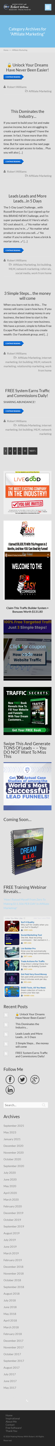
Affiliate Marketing (40, 91)
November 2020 (14, 1152)
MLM (12, 268)
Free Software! (14, 1427)
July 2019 (10, 1239)
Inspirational (13, 1418)
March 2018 (11, 1327)
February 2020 (13, 1206)
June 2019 (10, 1246)
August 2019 (12, 1233)
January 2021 (12, 1139)
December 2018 (13, 1266)
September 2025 (14, 1125)
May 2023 (10, 1132)
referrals (45, 268)
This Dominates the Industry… (27, 114)
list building (44, 264)
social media (23, 273)
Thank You (11, 1430)
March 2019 (11, 1253)
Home (9, 1415)
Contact (10, 1424)
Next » (33, 451)
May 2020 (10, 1186)
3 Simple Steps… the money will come (27, 296)
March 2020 (11, 1199)
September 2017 (14, 1360)
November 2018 (14, 1273)
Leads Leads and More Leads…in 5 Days (28, 198)
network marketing (27, 268)
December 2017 (13, 1340)
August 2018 (12, 1293)
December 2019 (13, 1213)
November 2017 (14, 1347)
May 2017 (10, 1387)
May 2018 (10, 1313)
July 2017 (10, 1374)
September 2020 (14, 1166)
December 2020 (13, 1145)
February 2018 (13, 1334)
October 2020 (12, 1159)
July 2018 (10, 1300)
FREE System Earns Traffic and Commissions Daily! (27, 393)
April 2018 (10, 1320)
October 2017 (12, 1354)
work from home (41, 273)
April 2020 (10, 1192)
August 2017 (12, 1367)
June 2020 (10, 1179)
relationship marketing (30, 366)
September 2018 (14, 1287)
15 (25, 451)
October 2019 (12, 1219)
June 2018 (10, 1307)
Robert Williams (17, 87)
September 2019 (14, 1226)
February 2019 (13, 1260)
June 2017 (10, 1381)
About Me (11, 1421)
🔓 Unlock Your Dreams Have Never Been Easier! (27, 67)
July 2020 (10, 1172)
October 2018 (12, 1280)
